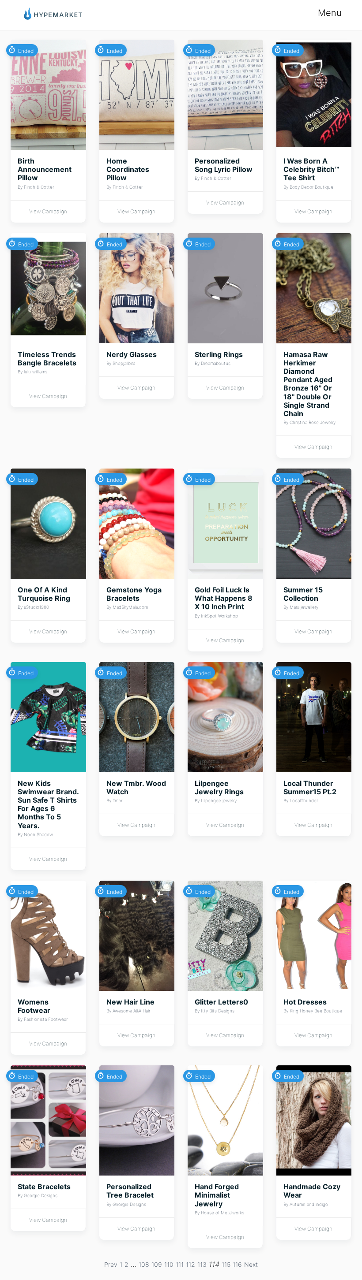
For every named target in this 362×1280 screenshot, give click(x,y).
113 (202, 1264)
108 (144, 1264)
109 (156, 1264)
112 (190, 1264)
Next (251, 1264)
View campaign (48, 211)
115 (226, 1264)
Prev (110, 1264)
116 (237, 1264)
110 (168, 1264)
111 (180, 1264)
